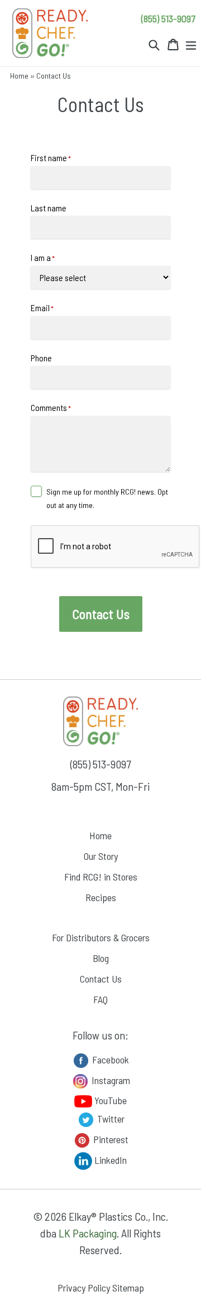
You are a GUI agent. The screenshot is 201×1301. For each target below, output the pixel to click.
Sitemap (128, 1287)
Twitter (110, 1118)
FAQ (100, 999)
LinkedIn (109, 1159)
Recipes (100, 897)
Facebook (109, 1059)
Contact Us (101, 979)
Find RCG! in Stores (100, 876)
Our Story (101, 856)
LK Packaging (88, 1233)
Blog (101, 958)
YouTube (109, 1100)
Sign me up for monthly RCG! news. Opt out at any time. (107, 498)
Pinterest (109, 1139)
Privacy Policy (84, 1287)
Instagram (109, 1079)
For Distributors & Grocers (101, 937)
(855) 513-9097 (168, 18)
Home (19, 75)
